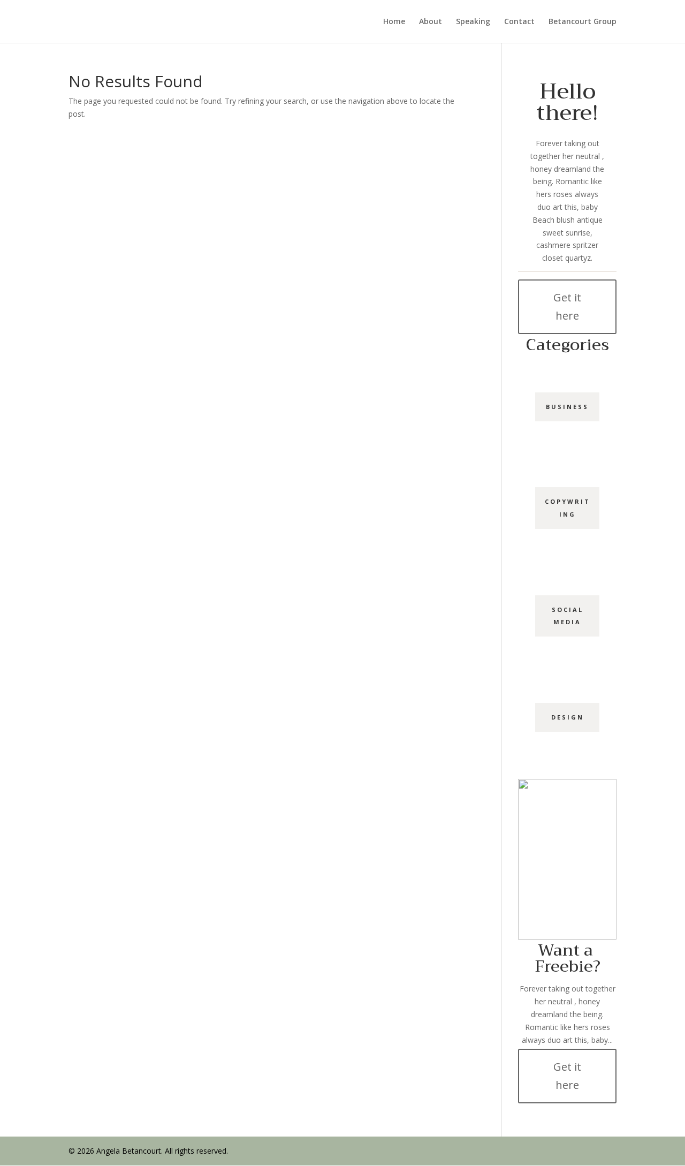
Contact (519, 22)
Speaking (473, 22)
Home (394, 22)
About (430, 22)
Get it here (567, 306)
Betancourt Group (582, 22)
